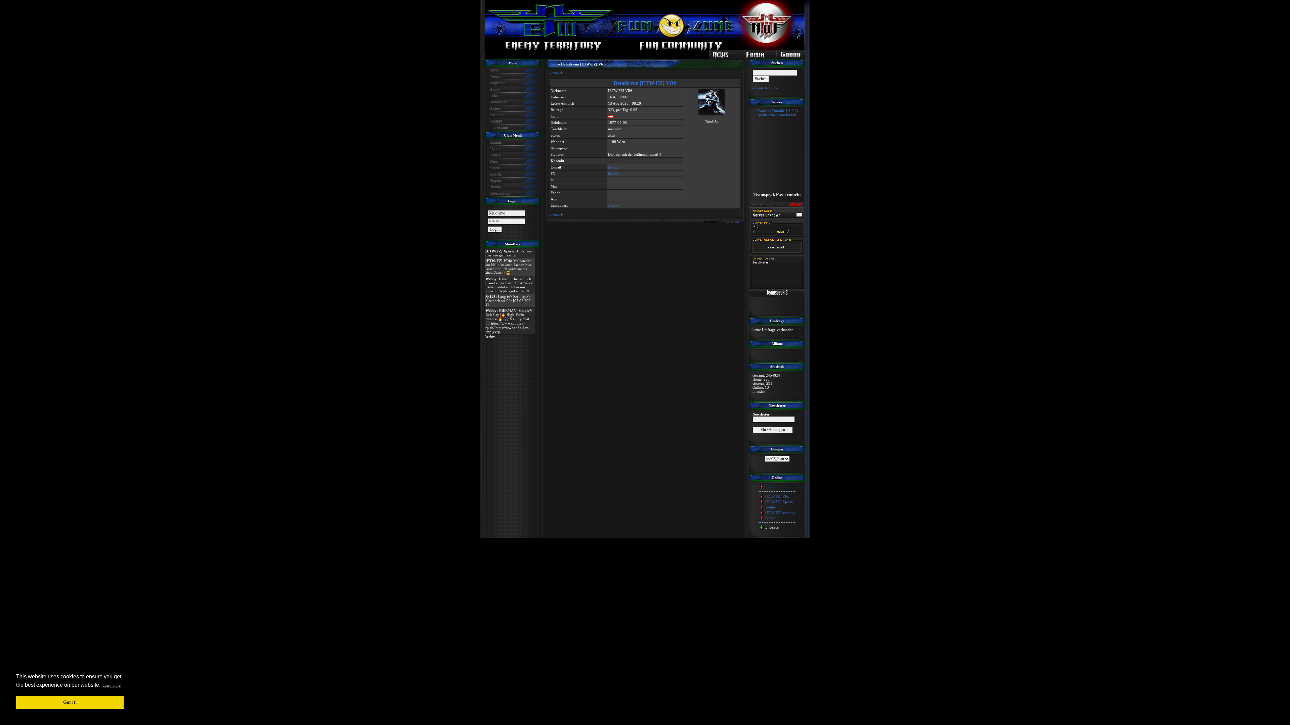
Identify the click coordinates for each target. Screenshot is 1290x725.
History (495, 187)
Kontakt (495, 121)
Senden (613, 167)
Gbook (495, 89)
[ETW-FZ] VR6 (777, 496)
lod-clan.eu (730, 222)
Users (553, 64)
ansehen (614, 205)
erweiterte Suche (765, 88)
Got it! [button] (70, 702)
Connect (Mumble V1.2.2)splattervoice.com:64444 (777, 113)
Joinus (494, 155)
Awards (495, 174)
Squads (495, 142)
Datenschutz (499, 193)
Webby (770, 507)
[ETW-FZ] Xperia (779, 502)
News (494, 70)
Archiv (489, 337)
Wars (493, 161)
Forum (494, 77)
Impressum (498, 128)
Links (493, 96)
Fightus (495, 149)
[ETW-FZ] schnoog (780, 513)
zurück (556, 73)
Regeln (495, 181)
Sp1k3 (770, 518)
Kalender (496, 115)
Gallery (495, 108)
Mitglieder (497, 83)
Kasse (494, 168)
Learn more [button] (111, 685)
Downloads (498, 102)
